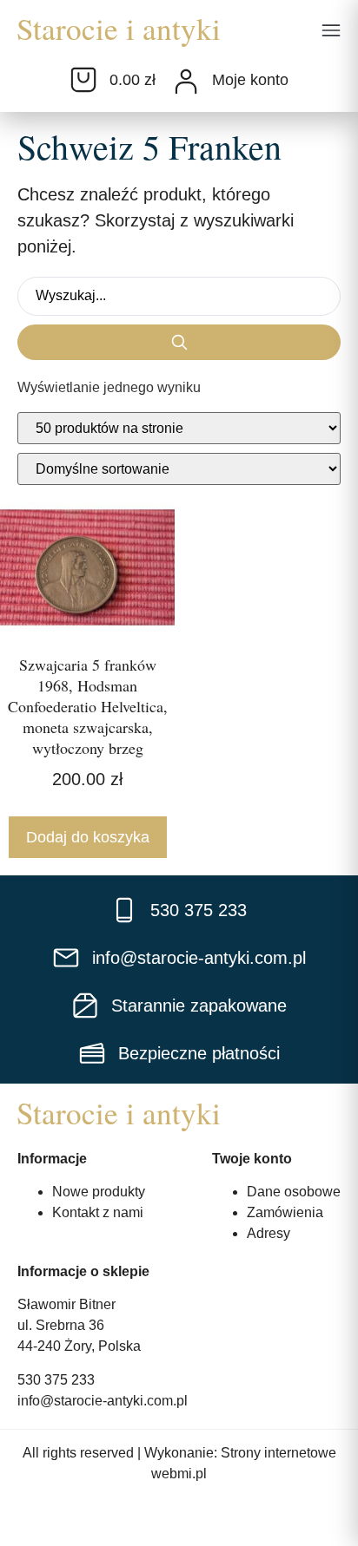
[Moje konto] (186, 82)
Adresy (268, 1233)
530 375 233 (56, 1379)
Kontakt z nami (97, 1212)
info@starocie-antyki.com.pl (102, 1400)
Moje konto (250, 79)
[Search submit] (179, 342)
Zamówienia (285, 1212)
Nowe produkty (98, 1191)
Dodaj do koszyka (87, 837)
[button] (331, 32)
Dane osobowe (294, 1191)
